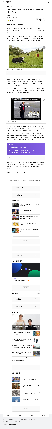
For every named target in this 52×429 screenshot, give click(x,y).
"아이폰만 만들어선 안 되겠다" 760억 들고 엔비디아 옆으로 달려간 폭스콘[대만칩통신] (23, 347)
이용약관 (12, 421)
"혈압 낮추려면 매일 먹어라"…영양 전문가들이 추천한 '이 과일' (29, 224)
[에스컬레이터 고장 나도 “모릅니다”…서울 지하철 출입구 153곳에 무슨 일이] (16, 395)
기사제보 (30, 419)
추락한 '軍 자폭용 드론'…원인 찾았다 (30, 399)
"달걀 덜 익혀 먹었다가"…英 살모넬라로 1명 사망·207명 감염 (29, 230)
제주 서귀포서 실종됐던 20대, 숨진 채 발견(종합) (17, 147)
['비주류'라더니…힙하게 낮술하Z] (16, 381)
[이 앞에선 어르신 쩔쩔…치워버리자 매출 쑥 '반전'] (16, 388)
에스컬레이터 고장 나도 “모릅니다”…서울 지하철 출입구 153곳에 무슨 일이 (31, 392)
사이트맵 (43, 415)
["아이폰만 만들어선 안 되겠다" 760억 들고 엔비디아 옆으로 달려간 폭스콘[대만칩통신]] (36, 348)
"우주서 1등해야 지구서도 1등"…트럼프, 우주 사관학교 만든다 (30, 211)
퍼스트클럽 (21, 419)
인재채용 (15, 419)
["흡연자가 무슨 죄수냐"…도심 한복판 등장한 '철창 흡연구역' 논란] (36, 355)
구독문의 (25, 419)
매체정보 (17, 421)
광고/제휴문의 (10, 419)
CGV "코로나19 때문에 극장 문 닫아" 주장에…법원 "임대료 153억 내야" (29, 217)
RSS (34, 419)
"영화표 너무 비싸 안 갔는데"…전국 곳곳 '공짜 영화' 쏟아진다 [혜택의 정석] (22, 150)
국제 (8, 6)
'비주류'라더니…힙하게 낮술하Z (29, 379)
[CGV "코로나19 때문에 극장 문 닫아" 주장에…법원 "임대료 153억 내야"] (15, 219)
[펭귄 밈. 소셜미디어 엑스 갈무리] (26, 109)
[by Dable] (38, 361)
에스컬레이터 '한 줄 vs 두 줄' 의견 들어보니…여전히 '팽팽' (30, 204)
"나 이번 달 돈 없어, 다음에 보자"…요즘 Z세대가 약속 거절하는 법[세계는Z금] (22, 152)
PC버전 (31, 415)
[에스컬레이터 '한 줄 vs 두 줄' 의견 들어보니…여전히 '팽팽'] (15, 207)
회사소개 (4, 419)
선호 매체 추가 (12, 20)
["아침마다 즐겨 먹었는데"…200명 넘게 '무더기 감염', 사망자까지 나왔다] (36, 335)
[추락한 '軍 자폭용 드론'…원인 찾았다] (16, 402)
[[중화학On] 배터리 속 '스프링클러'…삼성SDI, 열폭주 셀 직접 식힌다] (36, 342)
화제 (11, 6)
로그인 (8, 415)
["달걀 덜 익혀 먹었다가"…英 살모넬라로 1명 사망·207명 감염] (15, 232)
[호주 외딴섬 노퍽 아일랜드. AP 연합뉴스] (26, 56)
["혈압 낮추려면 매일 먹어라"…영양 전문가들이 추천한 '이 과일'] (15, 226)
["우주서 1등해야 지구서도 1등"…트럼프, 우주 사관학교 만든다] (15, 213)
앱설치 (20, 415)
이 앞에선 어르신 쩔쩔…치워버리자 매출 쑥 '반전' (30, 385)
